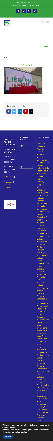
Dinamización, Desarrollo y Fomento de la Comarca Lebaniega (43, 222)
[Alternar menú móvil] (47, 21)
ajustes (24, 432)
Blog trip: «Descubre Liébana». (41, 187)
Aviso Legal (8, 176)
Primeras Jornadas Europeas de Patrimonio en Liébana (43, 160)
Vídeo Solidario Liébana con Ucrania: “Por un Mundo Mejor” (43, 341)
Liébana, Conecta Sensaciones (42, 201)
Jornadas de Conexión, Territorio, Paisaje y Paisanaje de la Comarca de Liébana (43, 249)
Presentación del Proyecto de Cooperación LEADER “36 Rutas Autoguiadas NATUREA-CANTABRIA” (42, 399)
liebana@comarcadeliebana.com (26, 5)
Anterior (45, 46)
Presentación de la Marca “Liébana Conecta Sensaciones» (42, 293)
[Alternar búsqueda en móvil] (42, 21)
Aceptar (8, 437)
